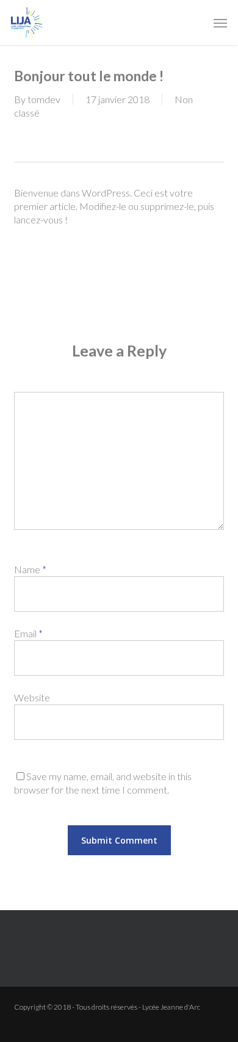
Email (28, 633)
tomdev (43, 99)
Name (30, 569)
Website (32, 697)
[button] (220, 22)
